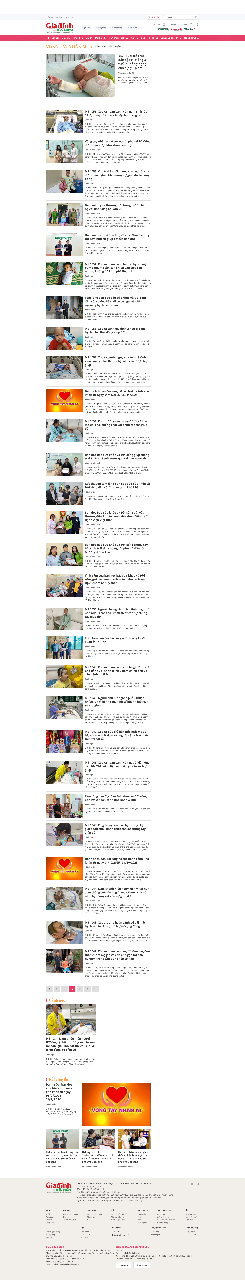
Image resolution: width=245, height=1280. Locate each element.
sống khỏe (102, 28)
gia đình (87, 28)
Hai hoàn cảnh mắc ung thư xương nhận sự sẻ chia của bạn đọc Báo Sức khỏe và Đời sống (62, 1157)
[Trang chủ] (48, 38)
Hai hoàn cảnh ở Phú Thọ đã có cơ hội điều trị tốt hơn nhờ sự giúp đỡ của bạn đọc (117, 237)
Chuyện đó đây (193, 1234)
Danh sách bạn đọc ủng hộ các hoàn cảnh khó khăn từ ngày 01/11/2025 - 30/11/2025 (117, 393)
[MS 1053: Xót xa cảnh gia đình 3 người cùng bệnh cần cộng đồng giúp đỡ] (64, 338)
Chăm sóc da (86, 1234)
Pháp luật (50, 1223)
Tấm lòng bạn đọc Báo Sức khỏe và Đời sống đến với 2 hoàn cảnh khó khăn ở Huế (116, 798)
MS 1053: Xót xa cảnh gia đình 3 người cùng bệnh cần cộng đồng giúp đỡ (115, 330)
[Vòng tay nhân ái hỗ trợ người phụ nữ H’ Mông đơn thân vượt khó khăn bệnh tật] (64, 151)
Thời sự (49, 1214)
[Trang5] (95, 989)
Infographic (142, 1223)
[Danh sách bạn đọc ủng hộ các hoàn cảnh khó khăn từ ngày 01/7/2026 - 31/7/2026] (116, 1104)
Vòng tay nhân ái (67, 46)
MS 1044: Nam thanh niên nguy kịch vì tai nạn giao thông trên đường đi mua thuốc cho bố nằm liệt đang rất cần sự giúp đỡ (117, 892)
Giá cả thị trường (164, 1217)
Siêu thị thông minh (165, 1223)
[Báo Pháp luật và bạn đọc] (176, 30)
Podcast (141, 1220)
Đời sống (49, 1217)
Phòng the (153, 38)
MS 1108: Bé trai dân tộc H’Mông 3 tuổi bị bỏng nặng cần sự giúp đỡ (132, 62)
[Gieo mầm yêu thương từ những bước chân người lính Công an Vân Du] (64, 214)
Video (140, 1217)
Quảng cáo (142, 1265)
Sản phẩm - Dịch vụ (118, 38)
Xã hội (55, 38)
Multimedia (101, 38)
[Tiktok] (164, 24)
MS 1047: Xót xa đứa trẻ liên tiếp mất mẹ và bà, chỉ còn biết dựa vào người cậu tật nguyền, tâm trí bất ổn (117, 735)
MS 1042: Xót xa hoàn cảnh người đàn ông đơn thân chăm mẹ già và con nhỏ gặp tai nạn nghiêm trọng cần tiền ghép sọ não (117, 955)
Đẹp (143, 38)
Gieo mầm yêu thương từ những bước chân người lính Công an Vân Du (115, 207)
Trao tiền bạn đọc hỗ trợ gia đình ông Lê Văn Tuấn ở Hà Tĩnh (116, 640)
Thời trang (85, 1232)
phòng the (118, 28)
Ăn (132, 38)
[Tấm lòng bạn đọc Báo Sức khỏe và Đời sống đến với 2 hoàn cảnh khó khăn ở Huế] (64, 806)
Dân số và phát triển (171, 38)
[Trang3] (49, 989)
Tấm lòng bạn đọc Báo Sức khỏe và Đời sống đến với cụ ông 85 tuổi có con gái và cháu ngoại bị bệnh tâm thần (116, 301)
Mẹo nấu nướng (192, 1217)
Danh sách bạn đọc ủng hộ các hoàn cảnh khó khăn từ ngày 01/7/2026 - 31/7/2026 (61, 1092)
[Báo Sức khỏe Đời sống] (163, 29)
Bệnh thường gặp (94, 1214)
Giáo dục (49, 1220)
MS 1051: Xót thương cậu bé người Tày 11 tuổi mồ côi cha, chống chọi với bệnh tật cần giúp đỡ (117, 424)
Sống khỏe (78, 38)
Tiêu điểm (191, 1232)
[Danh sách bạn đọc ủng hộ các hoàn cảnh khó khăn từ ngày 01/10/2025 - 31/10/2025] (64, 868)
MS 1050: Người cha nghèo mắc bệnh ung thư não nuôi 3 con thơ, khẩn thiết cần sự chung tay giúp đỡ (117, 613)
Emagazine (142, 1214)
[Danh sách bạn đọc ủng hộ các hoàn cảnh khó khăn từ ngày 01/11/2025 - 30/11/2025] (64, 401)
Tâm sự (115, 1231)
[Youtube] (159, 24)
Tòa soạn (124, 1265)
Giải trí (89, 38)
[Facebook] (154, 24)
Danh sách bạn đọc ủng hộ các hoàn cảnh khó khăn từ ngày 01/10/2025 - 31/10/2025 (117, 860)
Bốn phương (190, 38)
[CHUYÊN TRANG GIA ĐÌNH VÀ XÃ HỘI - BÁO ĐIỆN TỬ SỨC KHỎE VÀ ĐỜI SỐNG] (59, 28)
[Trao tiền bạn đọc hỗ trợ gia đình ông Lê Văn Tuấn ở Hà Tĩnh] (64, 647)
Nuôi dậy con (68, 1217)
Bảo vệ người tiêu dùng (166, 1220)
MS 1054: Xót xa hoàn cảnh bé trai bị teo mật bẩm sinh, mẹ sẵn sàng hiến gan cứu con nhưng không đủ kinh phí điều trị (116, 267)
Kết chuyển (114, 46)
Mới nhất (156, 17)
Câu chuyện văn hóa (119, 1214)
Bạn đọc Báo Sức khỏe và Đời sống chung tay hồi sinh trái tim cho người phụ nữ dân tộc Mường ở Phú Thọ (116, 548)
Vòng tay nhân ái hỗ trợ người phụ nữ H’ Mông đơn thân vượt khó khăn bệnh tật (117, 143)
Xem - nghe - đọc (118, 1220)
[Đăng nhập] (197, 24)
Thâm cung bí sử (70, 1220)
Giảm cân (84, 1237)
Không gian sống (53, 1232)
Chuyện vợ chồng (70, 1214)
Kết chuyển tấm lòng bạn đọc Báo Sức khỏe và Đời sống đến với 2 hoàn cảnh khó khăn (117, 485)
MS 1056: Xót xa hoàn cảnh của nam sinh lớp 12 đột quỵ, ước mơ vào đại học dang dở (116, 113)
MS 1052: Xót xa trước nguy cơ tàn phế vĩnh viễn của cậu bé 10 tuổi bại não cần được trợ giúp (116, 361)
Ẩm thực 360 (191, 1214)
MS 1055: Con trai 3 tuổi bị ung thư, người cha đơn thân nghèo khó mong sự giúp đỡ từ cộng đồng (117, 175)
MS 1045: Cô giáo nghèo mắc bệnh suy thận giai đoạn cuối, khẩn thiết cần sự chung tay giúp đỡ (115, 828)
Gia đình (66, 38)
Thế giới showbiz (118, 1217)
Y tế (88, 1220)
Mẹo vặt (49, 1237)
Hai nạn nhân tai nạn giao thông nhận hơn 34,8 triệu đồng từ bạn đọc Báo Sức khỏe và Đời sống (133, 1157)
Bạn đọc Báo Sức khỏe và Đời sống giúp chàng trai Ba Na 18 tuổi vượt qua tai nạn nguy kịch (117, 456)
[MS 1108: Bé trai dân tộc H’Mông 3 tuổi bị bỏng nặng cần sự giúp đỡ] (80, 75)
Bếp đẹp (189, 1220)
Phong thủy (50, 1234)
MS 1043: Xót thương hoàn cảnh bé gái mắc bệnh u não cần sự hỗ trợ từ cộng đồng (115, 924)
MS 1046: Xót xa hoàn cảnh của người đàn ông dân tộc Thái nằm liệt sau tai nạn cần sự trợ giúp (117, 766)
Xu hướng (161, 1214)
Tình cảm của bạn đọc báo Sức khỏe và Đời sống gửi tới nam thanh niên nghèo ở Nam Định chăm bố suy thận (115, 579)
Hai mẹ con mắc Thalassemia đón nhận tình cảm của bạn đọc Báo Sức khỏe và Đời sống (98, 1157)
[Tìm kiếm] (196, 17)
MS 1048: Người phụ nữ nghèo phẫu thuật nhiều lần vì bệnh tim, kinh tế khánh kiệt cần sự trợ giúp (116, 701)
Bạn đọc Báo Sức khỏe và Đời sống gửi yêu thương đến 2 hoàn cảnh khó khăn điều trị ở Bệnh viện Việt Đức (116, 516)
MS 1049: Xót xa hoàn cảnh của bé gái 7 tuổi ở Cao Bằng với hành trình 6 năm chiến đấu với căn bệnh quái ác (117, 670)
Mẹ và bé (133, 28)
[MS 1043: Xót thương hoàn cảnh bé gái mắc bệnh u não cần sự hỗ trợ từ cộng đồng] (64, 932)
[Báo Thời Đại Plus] (190, 29)
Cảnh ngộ (100, 46)
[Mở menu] (198, 38)
